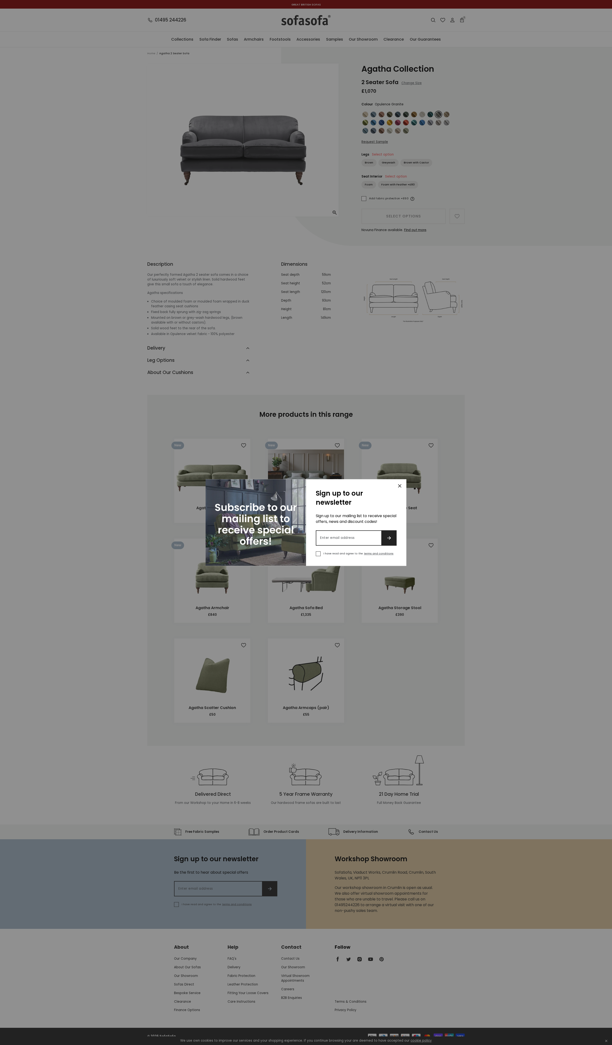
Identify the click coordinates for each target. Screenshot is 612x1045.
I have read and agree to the (358, 553)
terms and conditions (378, 553)
